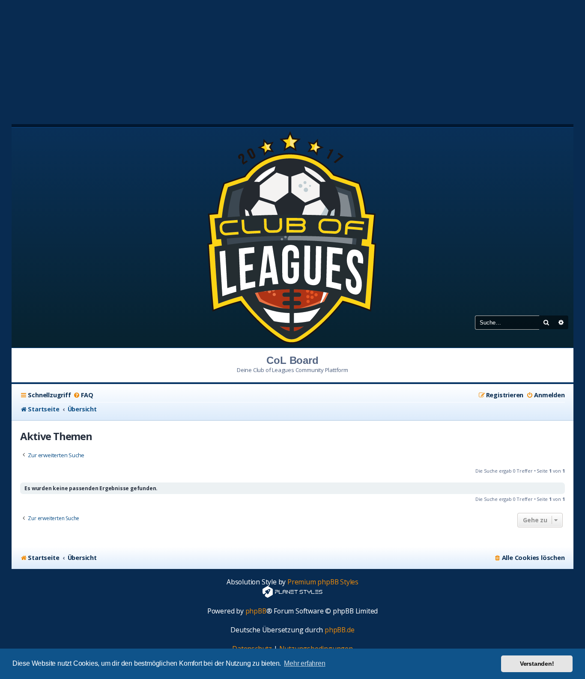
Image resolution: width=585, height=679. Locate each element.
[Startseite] (292, 237)
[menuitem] (83, 395)
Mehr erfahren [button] (304, 663)
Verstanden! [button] (537, 663)
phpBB (255, 611)
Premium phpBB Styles (322, 582)
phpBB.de (339, 629)
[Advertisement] (292, 60)
